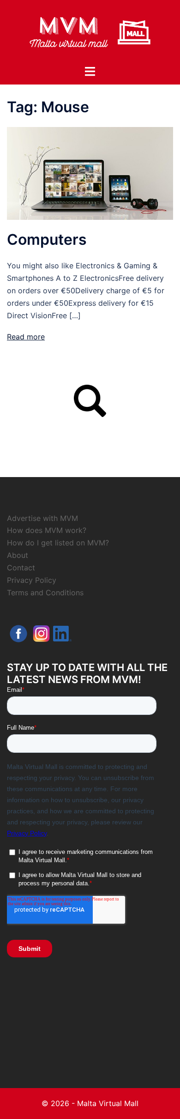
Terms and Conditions (45, 592)
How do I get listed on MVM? (58, 542)
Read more (26, 336)
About (17, 555)
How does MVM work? (46, 530)
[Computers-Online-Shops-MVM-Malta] (90, 172)
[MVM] (90, 31)
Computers (47, 239)
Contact (21, 567)
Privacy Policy (31, 580)
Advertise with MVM (42, 518)
